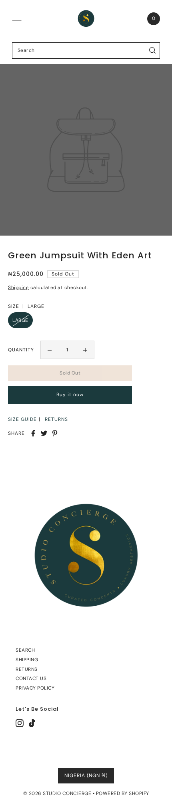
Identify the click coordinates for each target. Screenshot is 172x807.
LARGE (20, 320)
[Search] (153, 50)
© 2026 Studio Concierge (57, 793)
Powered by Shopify (122, 793)
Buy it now (70, 394)
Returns (27, 669)
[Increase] (85, 350)
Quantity (21, 350)
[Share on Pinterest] (55, 433)
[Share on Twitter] (44, 433)
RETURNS (56, 419)
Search (25, 650)
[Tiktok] (32, 723)
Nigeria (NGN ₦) (86, 775)
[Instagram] (20, 723)
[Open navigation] (17, 18)
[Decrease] (49, 350)
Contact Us (31, 678)
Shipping (18, 287)
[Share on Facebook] (33, 433)
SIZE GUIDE (22, 419)
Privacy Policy (35, 688)
